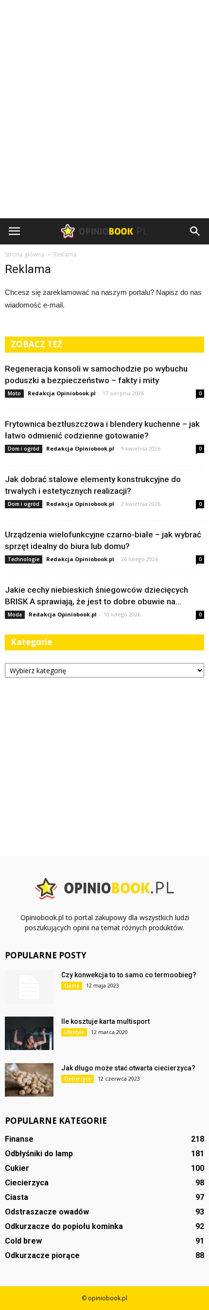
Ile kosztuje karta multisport (105, 1021)
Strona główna (24, 254)
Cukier (17, 1168)
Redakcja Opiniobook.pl (62, 393)
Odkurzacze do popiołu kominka (64, 1226)
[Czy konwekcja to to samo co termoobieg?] (29, 987)
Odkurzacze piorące (42, 1255)
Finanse (19, 1139)
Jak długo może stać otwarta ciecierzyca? (128, 1068)
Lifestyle (74, 1032)
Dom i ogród (23, 448)
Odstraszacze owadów (47, 1211)
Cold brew (23, 1240)
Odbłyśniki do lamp (39, 1153)
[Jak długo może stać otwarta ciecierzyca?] (29, 1080)
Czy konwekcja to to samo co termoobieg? (128, 975)
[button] (195, 231)
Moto (14, 393)
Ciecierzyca (77, 1078)
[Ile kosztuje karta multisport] (29, 1033)
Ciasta (71, 985)
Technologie (23, 559)
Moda (15, 614)
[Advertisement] (104, 109)
